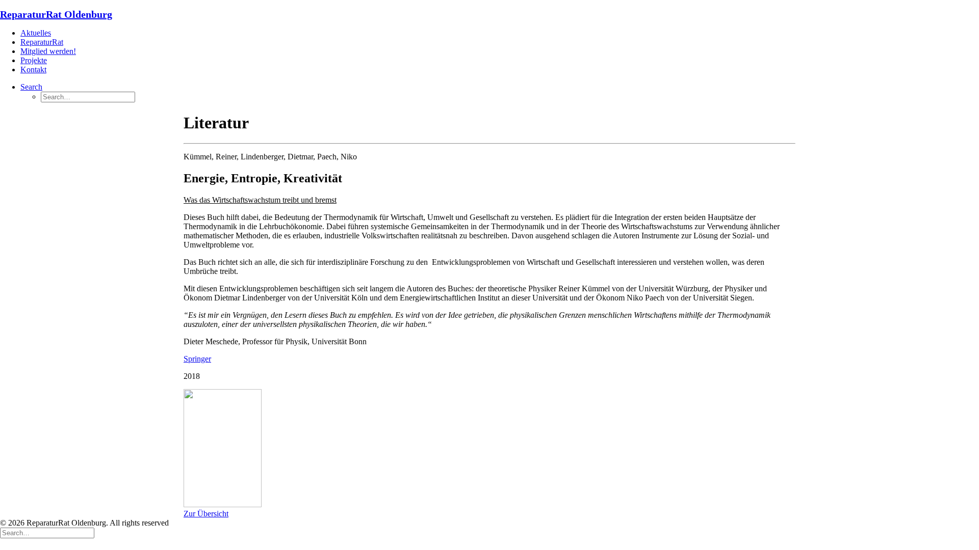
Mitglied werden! (48, 51)
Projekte (33, 60)
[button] (31, 86)
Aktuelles (35, 33)
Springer (197, 358)
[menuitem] (499, 33)
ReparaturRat (41, 42)
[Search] (47, 532)
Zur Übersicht (206, 513)
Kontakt (33, 69)
